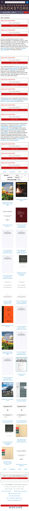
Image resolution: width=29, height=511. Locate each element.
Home (2, 15)
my (6, 12)
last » (26, 172)
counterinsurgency (17, 99)
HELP (14, 12)
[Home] (14, 9)
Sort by (9, 177)
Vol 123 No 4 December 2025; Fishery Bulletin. (21, 400)
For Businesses (14, 496)
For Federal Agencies (14, 498)
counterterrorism (6, 99)
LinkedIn (21, 507)
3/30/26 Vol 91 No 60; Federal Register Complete (21, 274)
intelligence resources (11, 68)
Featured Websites (14, 500)
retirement (7, 48)
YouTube (17, 507)
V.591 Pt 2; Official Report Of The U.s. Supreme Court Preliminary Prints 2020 (21, 302)
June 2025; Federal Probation (21, 374)
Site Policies (6, 491)
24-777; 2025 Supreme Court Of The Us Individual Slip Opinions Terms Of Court (21, 353)
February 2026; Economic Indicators (21, 465)
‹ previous (12, 172)
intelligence (21, 138)
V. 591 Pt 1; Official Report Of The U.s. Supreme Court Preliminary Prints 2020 (7, 302)
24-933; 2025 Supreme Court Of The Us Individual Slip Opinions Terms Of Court (21, 328)
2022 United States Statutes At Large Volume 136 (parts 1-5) (21, 441)
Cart (26, 12)
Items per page (12, 179)
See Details (14, 478)
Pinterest (19, 507)
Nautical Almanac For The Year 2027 (7, 326)
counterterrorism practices (12, 129)
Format (6, 175)
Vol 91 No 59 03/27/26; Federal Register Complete (7, 443)
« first (4, 172)
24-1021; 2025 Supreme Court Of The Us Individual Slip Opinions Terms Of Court (7, 379)
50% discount (13, 69)
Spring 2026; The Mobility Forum (7, 400)
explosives (15, 140)
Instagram (14, 507)
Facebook (10, 507)
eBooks (6, 98)
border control (5, 140)
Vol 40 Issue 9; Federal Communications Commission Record (21, 226)
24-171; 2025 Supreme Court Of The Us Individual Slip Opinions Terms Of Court (7, 251)
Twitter (12, 507)
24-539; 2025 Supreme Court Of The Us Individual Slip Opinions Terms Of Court (21, 251)
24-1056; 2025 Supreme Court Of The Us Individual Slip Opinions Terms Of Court (7, 277)
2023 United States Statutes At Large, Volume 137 (7, 463)
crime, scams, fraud (11, 101)
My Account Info (14, 493)
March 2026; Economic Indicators (8, 225)
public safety (4, 132)
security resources (20, 66)
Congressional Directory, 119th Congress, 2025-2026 (7, 204)
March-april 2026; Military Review (21, 200)
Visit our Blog (14, 505)
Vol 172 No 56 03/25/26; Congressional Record (7, 421)
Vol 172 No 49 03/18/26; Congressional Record (21, 421)
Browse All (7, 15)
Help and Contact (20, 491)
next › (19, 172)
